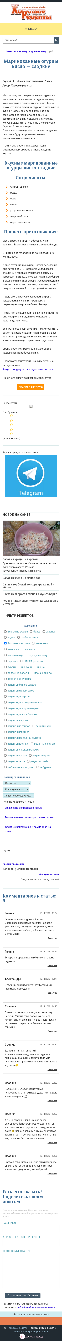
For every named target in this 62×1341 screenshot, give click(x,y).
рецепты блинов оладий (22, 684)
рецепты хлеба (39, 761)
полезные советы (18, 672)
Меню (32, 29)
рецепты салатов (44, 743)
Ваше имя (9, 1223)
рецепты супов (41, 755)
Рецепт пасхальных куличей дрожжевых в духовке (30, 602)
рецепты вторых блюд (21, 690)
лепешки (30, 649)
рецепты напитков (18, 732)
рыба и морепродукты (21, 767)
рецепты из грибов (19, 726)
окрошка (13, 661)
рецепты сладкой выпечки (23, 749)
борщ (36, 631)
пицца (41, 667)
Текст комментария (16, 1251)
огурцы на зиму (37, 51)
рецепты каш (43, 726)
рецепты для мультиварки (23, 708)
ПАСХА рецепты (33, 661)
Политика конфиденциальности (31, 1331)
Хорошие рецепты (18, 1328)
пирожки (26, 667)
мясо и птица (15, 655)
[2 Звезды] (11, 420)
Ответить (52, 938)
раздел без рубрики (20, 678)
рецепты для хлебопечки (23, 714)
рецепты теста (16, 761)
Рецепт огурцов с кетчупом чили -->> (28, 369)
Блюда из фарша (18, 631)
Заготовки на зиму (16, 51)
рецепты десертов (19, 696)
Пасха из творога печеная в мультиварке (30, 593)
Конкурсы (13, 649)
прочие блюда (43, 672)
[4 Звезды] (11, 429)
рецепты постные (18, 743)
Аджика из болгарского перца (23, 807)
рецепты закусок (18, 720)
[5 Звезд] (11, 434)
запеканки (41, 643)
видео (11, 637)
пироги (12, 667)
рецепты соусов (17, 755)
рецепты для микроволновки (25, 702)
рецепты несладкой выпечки (25, 737)
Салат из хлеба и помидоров (21, 577)
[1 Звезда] (11, 415)
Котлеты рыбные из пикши (20, 869)
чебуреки (45, 767)
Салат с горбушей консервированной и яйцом (28, 586)
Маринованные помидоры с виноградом (29, 817)
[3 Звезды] (11, 425)
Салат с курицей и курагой (20, 559)
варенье (50, 631)
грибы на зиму (29, 637)
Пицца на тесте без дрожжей (39, 879)
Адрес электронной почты (21, 1237)
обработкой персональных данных (36, 1307)
